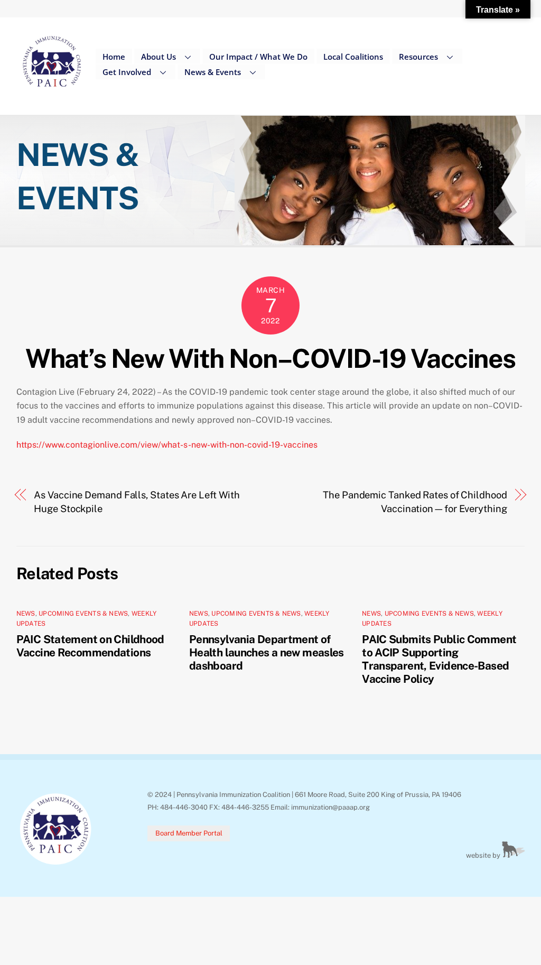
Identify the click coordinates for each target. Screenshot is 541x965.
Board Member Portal (188, 833)
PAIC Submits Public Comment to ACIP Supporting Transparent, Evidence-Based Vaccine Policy (439, 659)
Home (113, 56)
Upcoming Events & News (83, 613)
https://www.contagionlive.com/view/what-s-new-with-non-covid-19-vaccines (167, 445)
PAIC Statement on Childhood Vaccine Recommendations (90, 646)
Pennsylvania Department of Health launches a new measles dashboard (266, 652)
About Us (158, 56)
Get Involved (126, 72)
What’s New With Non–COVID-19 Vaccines (270, 358)
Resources (418, 56)
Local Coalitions (353, 56)
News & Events (212, 72)
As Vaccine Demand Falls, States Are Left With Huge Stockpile (137, 501)
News (25, 613)
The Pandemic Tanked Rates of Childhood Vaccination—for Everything (415, 501)
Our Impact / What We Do (258, 56)
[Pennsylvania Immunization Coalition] (52, 94)
